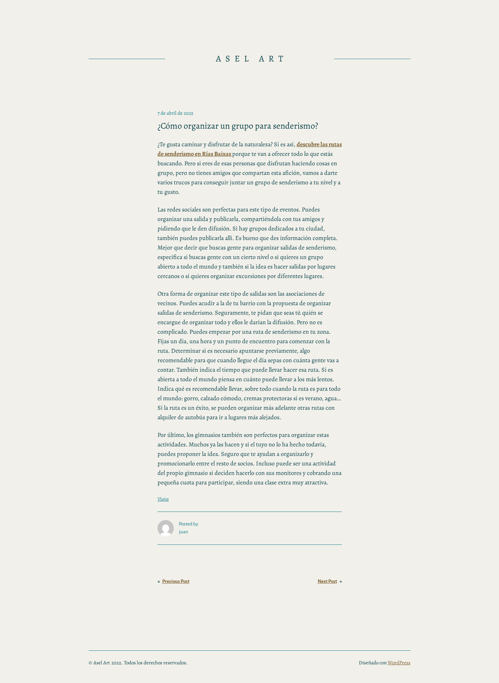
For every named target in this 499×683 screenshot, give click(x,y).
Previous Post (175, 581)
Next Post (327, 581)
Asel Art (252, 58)
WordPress (399, 662)
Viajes (163, 499)
